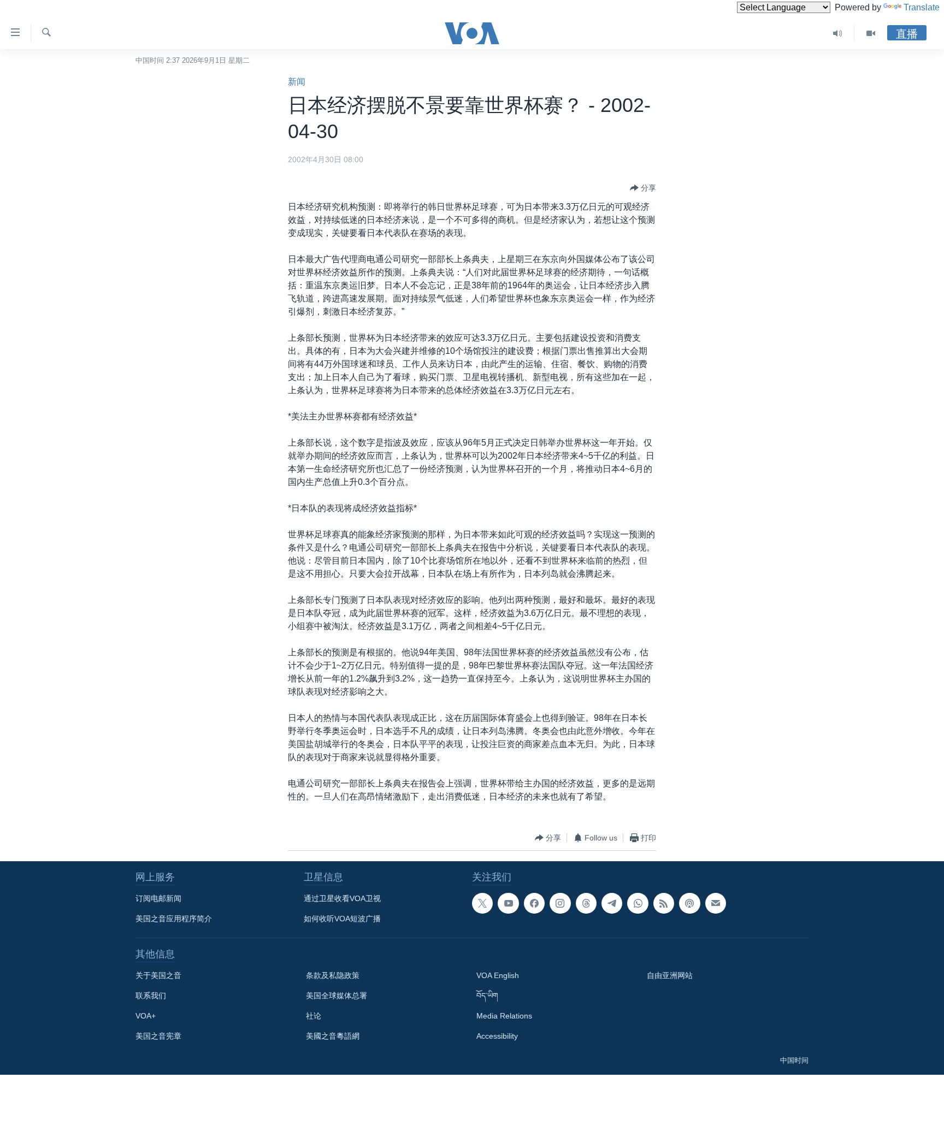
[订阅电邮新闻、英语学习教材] (715, 903)
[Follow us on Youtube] (508, 903)
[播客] (689, 903)
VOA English (497, 975)
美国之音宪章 (158, 1036)
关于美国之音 (158, 975)
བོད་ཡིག (487, 995)
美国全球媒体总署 (336, 995)
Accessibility (497, 1036)
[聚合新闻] (663, 903)
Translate (922, 7)
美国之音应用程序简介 (173, 918)
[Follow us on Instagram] (560, 903)
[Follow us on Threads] (586, 903)
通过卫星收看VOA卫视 (342, 898)
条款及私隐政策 (332, 975)
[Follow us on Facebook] (534, 903)
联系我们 (150, 995)
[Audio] (837, 33)
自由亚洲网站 (670, 975)
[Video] (870, 33)
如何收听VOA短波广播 (342, 918)
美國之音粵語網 (332, 1036)
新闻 (296, 81)
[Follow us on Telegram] (611, 903)
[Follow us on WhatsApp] (637, 903)
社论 (313, 1015)
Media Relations (504, 1015)
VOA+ (145, 1015)
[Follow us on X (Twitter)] (482, 903)
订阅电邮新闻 (158, 898)
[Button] (643, 187)
